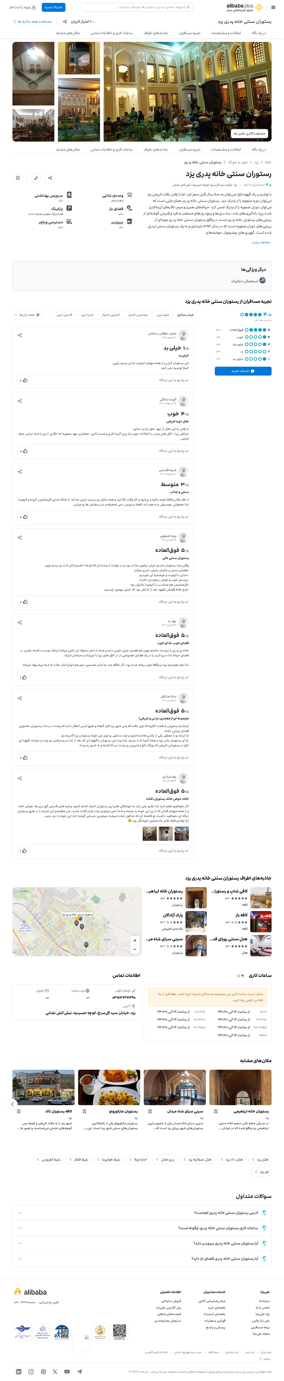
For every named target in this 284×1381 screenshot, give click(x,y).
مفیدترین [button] (163, 314)
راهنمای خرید (216, 1307)
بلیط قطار (213, 1352)
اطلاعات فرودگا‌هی (157, 1352)
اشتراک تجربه (54, 7)
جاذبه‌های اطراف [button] (156, 33)
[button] (19, 335)
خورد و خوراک (238, 162)
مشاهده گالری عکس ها (249, 133)
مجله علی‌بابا (261, 1333)
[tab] (259, 33)
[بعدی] (12, 1104)
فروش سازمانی (171, 1301)
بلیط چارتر (266, 1352)
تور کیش (249, 1352)
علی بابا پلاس (261, 1320)
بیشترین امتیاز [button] (138, 314)
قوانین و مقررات (214, 1320)
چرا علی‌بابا (263, 1314)
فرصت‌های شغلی (169, 1314)
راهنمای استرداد (214, 1314)
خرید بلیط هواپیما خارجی (188, 1352)
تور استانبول (232, 1352)
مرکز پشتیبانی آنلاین (211, 1301)
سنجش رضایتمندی (167, 1320)
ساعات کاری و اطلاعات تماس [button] (112, 33)
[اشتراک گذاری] (50, 178)
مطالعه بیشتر (261, 242)
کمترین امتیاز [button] (111, 314)
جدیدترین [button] (87, 314)
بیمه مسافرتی (260, 1327)
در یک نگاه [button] (259, 33)
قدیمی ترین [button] (64, 314)
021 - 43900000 (24, 1302)
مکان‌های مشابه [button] (68, 33)
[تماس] (35, 178)
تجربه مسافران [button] (189, 33)
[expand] (19, 1212)
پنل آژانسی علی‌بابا (168, 1307)
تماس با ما (263, 1307)
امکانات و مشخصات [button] (226, 33)
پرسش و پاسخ (215, 1327)
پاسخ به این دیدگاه (171, 380)
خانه (268, 162)
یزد (256, 162)
